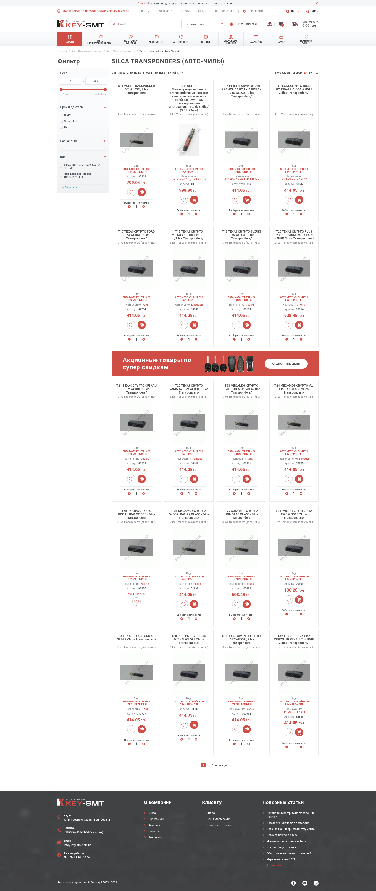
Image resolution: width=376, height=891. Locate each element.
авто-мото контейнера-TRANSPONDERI (78, 175)
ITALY (67, 115)
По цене (160, 72)
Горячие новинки (193, 11)
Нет (66, 127)
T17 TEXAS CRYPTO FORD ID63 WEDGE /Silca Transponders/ (136, 235)
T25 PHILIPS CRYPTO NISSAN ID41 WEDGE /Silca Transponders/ (136, 514)
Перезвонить (257, 11)
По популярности (141, 72)
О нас (152, 813)
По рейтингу (175, 72)
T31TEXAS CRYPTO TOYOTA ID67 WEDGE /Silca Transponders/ (241, 639)
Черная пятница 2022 (281, 859)
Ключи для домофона (281, 847)
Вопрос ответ (224, 11)
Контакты (154, 837)
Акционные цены (286, 363)
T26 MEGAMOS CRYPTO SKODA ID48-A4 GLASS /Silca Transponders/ (189, 514)
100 (316, 72)
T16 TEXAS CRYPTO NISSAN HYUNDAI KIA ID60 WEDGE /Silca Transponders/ (294, 89)
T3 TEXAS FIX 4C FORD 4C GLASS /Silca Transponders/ (136, 637)
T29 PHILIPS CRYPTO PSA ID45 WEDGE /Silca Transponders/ (294, 514)
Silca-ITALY (70, 121)
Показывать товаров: (288, 72)
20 (305, 72)
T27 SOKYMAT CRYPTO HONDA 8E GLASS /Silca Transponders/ (241, 514)
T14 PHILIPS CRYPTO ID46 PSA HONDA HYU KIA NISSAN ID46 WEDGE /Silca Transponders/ (242, 91)
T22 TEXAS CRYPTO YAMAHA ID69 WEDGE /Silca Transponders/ (189, 389)
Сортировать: (120, 72)
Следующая (220, 765)
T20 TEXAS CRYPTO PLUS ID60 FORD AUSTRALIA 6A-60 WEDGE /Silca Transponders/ (294, 235)
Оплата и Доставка (219, 825)
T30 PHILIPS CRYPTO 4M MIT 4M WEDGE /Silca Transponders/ (188, 639)
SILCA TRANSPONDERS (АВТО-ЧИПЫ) (82, 166)
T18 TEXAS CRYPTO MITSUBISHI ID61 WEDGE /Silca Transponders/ (189, 235)
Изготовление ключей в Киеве (287, 841)
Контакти (165, 11)
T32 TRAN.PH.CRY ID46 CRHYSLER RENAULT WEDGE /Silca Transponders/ (294, 639)
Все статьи (274, 865)
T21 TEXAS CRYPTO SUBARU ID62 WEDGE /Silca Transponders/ (136, 389)
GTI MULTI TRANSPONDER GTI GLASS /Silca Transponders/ (136, 89)
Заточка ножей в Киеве (282, 835)
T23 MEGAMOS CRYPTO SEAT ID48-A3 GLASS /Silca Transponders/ (241, 389)
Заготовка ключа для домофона (288, 823)
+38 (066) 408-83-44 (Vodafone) (83, 832)
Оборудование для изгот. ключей (289, 853)
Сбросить (71, 187)
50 (310, 72)
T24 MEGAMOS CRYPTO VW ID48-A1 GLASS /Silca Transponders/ (293, 389)
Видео (210, 813)
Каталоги (154, 825)
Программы (156, 819)
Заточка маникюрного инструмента (291, 829)
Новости (144, 11)
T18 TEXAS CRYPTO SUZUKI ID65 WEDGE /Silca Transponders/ (241, 235)
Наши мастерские (218, 819)
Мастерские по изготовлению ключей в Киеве (96, 11)
